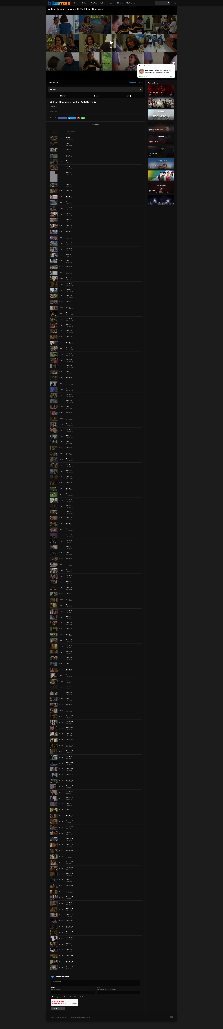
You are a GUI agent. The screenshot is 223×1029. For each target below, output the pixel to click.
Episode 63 (69, 499)
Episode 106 (69, 751)
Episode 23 (69, 266)
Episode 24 (69, 272)
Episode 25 (69, 278)
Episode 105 (69, 745)
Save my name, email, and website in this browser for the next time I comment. (74, 997)
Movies (84, 3)
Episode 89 (69, 651)
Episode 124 (69, 856)
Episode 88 (69, 645)
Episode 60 (69, 482)
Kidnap (68, 137)
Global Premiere (70, 131)
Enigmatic (120, 3)
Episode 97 (69, 698)
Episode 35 (69, 336)
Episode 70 (69, 540)
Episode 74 (69, 564)
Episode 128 (69, 879)
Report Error (133, 82)
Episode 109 (69, 768)
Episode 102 (69, 727)
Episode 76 (69, 575)
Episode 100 (69, 716)
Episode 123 (69, 850)
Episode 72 (69, 552)
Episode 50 (69, 424)
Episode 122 (69, 844)
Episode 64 (69, 505)
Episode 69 (69, 535)
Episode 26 (69, 283)
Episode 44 (69, 389)
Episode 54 (69, 447)
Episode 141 (69, 955)
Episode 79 (69, 593)
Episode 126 (69, 867)
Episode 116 (69, 809)
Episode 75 (69, 570)
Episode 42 (69, 377)
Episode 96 (69, 692)
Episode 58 (69, 470)
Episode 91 (69, 663)
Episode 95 (69, 686)
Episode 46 (69, 400)
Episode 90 (69, 657)
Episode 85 (69, 628)
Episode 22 (69, 260)
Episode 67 (69, 523)
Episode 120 (69, 832)
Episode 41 (69, 371)
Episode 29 (69, 301)
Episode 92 (69, 669)
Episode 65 (69, 511)
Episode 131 (69, 897)
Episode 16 (69, 225)
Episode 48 (69, 412)
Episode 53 (69, 441)
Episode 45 (69, 394)
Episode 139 (69, 943)
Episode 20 (69, 248)
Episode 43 (69, 383)
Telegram (110, 3)
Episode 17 (69, 231)
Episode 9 (68, 184)
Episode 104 (69, 739)
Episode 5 (68, 155)
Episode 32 (69, 318)
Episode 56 (69, 459)
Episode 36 (69, 342)
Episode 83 (69, 616)
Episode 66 (69, 517)
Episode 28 (69, 295)
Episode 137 (69, 932)
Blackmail (68, 254)
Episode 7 (68, 166)
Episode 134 (69, 914)
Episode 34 (69, 330)
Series (102, 3)
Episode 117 (69, 815)
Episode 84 (69, 622)
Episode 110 (69, 774)
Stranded (68, 237)
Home (76, 3)
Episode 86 (69, 634)
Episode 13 (69, 207)
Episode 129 (69, 885)
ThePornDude (130, 3)
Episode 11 (69, 196)
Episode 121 (69, 838)
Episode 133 (69, 908)
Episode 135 (69, 920)
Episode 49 (69, 418)
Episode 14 (69, 213)
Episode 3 (68, 143)
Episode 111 (69, 780)
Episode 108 (69, 762)
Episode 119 (69, 826)
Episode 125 (69, 862)
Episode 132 (69, 902)
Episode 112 (69, 786)
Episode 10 (69, 190)
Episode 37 (69, 348)
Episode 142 (69, 961)
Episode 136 (69, 926)
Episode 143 (69, 967)
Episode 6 (68, 161)
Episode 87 (69, 640)
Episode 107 (69, 756)
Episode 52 (69, 435)
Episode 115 (69, 803)
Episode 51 (69, 429)
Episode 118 (69, 821)
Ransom (68, 202)
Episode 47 (69, 406)
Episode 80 (69, 599)
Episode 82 (69, 610)
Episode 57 (69, 464)
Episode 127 (69, 873)
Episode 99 (69, 710)
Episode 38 (69, 353)
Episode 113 (69, 791)
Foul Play (68, 289)
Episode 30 (69, 307)
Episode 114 (69, 797)
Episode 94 (69, 680)
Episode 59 (69, 476)
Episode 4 (68, 149)
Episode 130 (69, 891)
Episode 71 (69, 546)
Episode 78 (69, 587)
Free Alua (94, 3)
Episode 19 (69, 243)
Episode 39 (69, 359)
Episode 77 (69, 581)
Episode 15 (69, 219)
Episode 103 (69, 733)
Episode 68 (69, 529)
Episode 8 (68, 172)
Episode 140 (69, 949)
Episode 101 (69, 721)
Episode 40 (69, 365)
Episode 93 (69, 675)
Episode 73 (69, 558)
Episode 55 (69, 453)
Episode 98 (69, 704)
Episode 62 (69, 494)
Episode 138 (69, 937)
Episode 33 (69, 324)
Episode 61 (69, 488)
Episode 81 (69, 605)
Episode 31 (69, 313)
